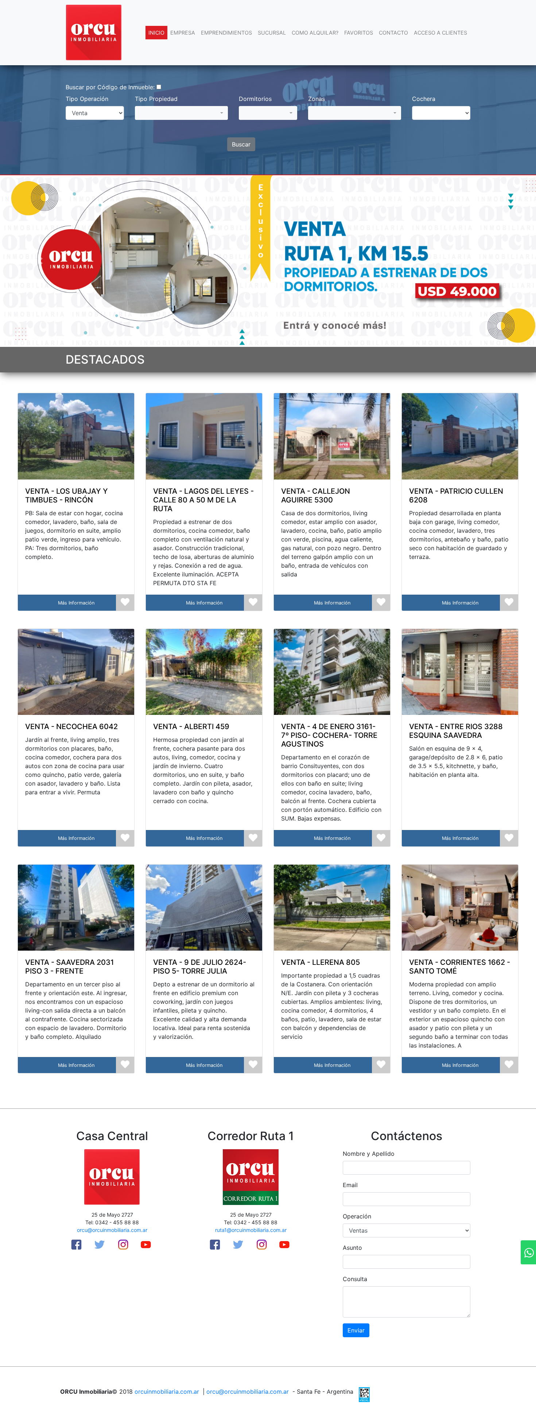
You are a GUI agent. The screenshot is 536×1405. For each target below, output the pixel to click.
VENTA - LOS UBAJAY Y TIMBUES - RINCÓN (66, 495)
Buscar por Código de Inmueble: (110, 87)
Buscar (241, 144)
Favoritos (358, 33)
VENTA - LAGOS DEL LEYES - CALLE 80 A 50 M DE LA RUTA (203, 500)
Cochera (423, 98)
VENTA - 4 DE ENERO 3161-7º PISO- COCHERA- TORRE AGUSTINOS (329, 735)
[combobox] (181, 113)
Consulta (355, 1279)
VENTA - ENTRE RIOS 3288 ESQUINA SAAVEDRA (456, 731)
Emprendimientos (226, 33)
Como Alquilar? (315, 33)
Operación (357, 1216)
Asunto (352, 1247)
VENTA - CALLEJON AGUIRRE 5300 (315, 495)
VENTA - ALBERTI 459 (191, 726)
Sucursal (272, 33)
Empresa (182, 33)
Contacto (393, 33)
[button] (40, 261)
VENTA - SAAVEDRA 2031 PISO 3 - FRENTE (69, 966)
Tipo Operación (87, 98)
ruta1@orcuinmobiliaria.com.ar (251, 1230)
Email (350, 1185)
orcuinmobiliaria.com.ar (167, 1391)
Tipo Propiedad (156, 98)
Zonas (316, 98)
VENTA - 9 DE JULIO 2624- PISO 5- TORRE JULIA (199, 966)
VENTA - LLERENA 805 (320, 962)
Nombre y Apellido (369, 1153)
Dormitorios (255, 98)
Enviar (356, 1330)
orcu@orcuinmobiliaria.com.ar (112, 1230)
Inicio (156, 33)
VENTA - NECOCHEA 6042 (71, 726)
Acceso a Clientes (440, 33)
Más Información (76, 603)
